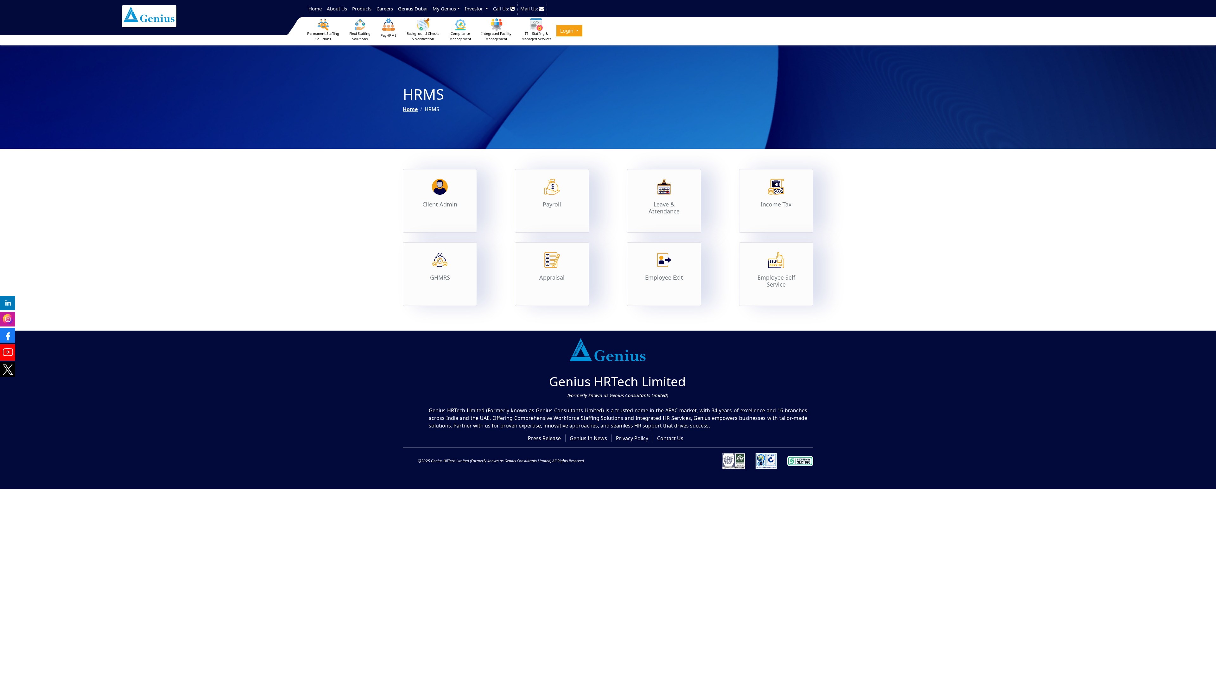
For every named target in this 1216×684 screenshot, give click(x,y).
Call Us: (501, 8)
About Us (337, 8)
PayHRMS (388, 35)
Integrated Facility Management (496, 36)
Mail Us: (529, 8)
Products (361, 8)
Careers (385, 8)
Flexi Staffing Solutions (359, 36)
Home (315, 8)
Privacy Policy (632, 438)
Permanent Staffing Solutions (323, 36)
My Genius (444, 8)
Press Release (544, 438)
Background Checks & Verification (423, 36)
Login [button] (567, 30)
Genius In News (588, 438)
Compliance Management (460, 36)
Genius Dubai (413, 8)
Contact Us (670, 438)
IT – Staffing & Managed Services (536, 36)
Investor (474, 8)
